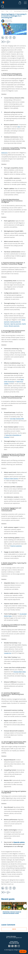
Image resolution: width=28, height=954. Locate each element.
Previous (3, 906)
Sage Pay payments (15, 324)
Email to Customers (16, 546)
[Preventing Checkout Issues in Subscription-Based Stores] (14, 906)
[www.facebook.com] (9, 946)
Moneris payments (14, 326)
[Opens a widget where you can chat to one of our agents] (23, 951)
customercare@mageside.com (15, 937)
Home (2, 11)
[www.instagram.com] (19, 946)
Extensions (4, 152)
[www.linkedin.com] (16, 946)
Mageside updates (19, 842)
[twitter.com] (12, 946)
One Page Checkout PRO (17, 418)
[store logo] (11, 2)
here (18, 126)
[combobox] (14, 6)
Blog (7, 11)
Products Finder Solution (11, 478)
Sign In (14, 929)
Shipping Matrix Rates (19, 672)
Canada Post (7, 653)
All (11, 11)
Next (25, 906)
